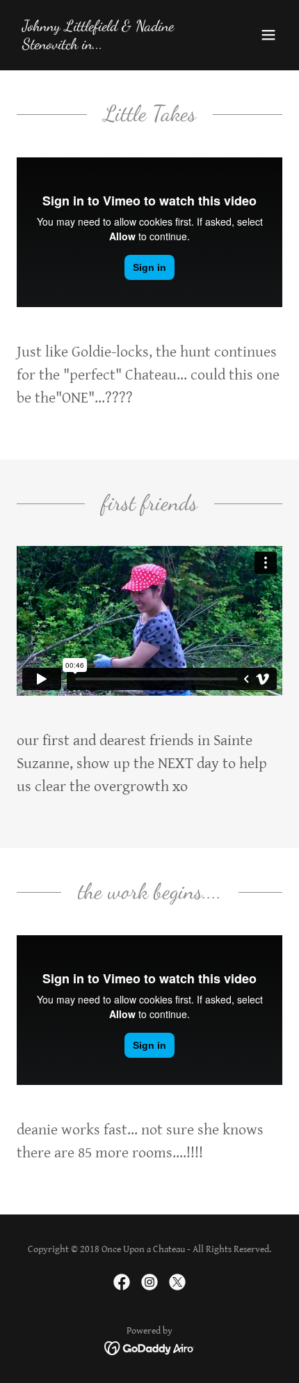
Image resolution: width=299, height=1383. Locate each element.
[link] (109, 45)
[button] (268, 35)
